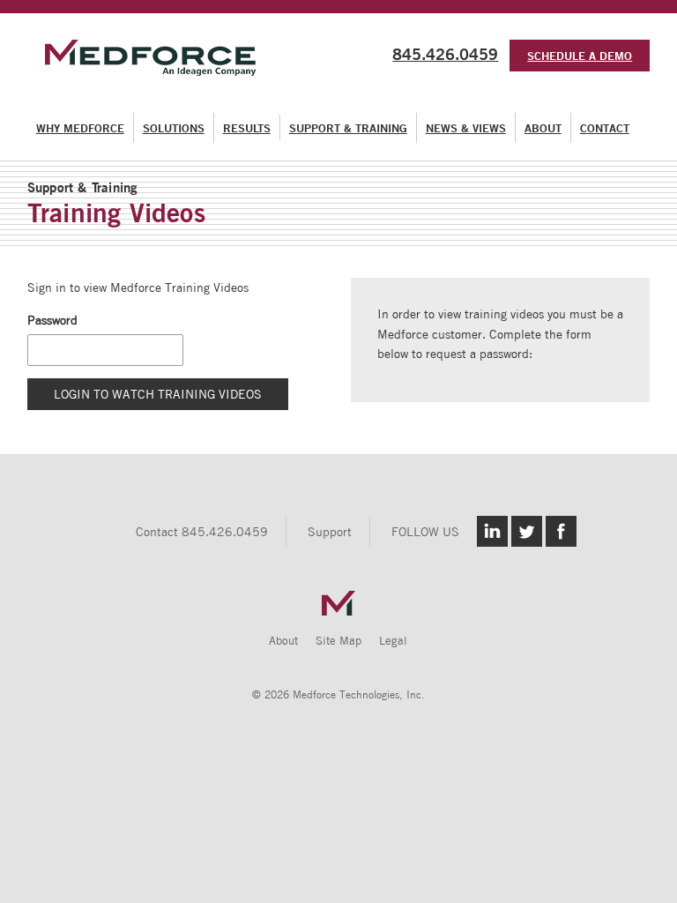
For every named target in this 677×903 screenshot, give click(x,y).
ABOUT (543, 128)
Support (330, 532)
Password (52, 320)
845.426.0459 (445, 53)
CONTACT (604, 128)
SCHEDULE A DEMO (579, 56)
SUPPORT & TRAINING (348, 128)
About (283, 640)
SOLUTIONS (174, 128)
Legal (393, 640)
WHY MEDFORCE (80, 128)
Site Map (338, 640)
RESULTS (247, 128)
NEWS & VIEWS (466, 128)
